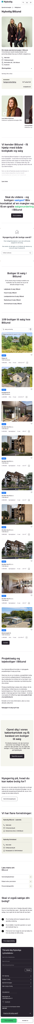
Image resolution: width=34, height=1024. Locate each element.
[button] (5, 181)
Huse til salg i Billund (10, 293)
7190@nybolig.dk (8, 60)
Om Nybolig (5, 976)
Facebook (6, 64)
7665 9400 (6, 57)
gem (31, 355)
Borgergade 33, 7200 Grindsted (14, 850)
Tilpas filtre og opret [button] (17, 756)
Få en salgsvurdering (9, 941)
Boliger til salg (6, 979)
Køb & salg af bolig (7, 986)
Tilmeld (28, 970)
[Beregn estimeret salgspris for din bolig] (30, 253)
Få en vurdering (9, 1020)
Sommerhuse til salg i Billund (13, 303)
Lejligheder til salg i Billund (12, 289)
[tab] (15, 351)
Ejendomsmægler (6, 7)
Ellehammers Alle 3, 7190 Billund (14, 831)
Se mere (5, 642)
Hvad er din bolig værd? (10, 1013)
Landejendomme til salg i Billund (14, 296)
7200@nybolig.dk (10, 847)
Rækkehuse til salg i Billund (12, 300)
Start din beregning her (9, 799)
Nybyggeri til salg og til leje (10, 707)
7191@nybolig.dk (10, 828)
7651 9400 (8, 844)
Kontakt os (25, 1020)
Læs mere (4, 1008)
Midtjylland (18, 7)
